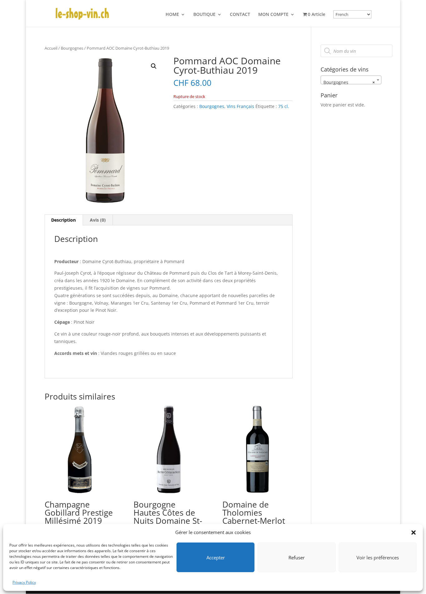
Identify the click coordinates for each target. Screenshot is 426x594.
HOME (172, 14)
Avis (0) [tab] (98, 220)
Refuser (296, 557)
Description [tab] (63, 220)
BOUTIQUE (204, 14)
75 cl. (283, 106)
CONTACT (240, 14)
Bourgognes (72, 48)
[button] (413, 532)
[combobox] (351, 80)
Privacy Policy (24, 582)
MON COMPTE (273, 14)
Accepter (215, 557)
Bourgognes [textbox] (349, 82)
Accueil (51, 48)
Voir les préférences (377, 557)
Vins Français (240, 106)
